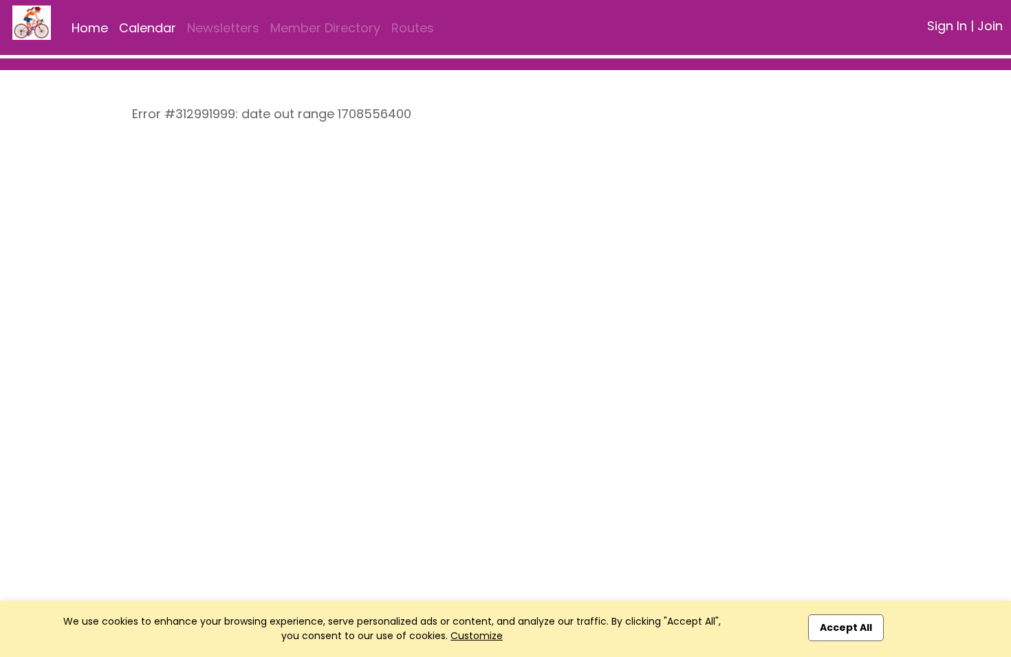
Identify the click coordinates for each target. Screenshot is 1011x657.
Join (990, 25)
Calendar (147, 27)
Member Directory (325, 27)
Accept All (846, 627)
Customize (476, 636)
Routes (412, 27)
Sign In (947, 25)
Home (90, 27)
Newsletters (223, 27)
